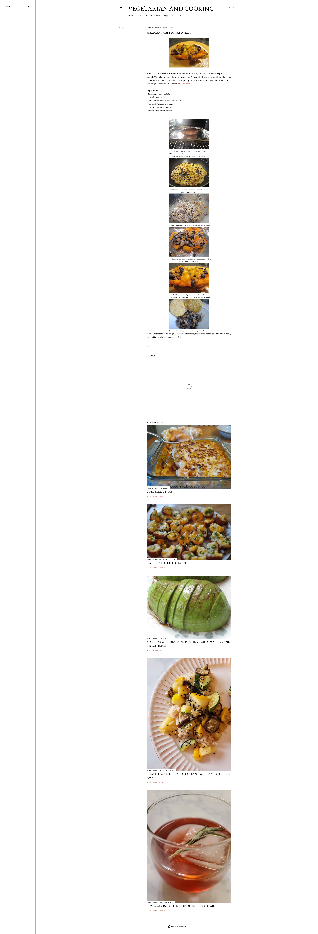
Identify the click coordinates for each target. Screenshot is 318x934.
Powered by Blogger (178, 926)
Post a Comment (159, 567)
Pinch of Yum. (183, 83)
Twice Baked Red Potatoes (167, 563)
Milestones (155, 16)
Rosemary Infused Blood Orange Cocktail (181, 906)
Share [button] (121, 28)
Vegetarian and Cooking (171, 8)
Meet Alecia (142, 16)
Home (131, 16)
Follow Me (175, 16)
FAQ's (165, 16)
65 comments (157, 496)
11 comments (157, 650)
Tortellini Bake (159, 491)
